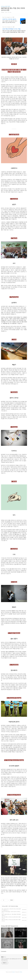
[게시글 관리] (7, 900)
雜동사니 (3, 957)
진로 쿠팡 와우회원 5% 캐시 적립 (11, 29)
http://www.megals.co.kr (7, 17)
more (26, 926)
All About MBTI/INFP (5, 6)
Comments (3, 951)
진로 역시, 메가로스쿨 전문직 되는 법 (9, 19)
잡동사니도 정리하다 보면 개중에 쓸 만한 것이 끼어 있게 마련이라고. (11, 959)
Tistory (21, 971)
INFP (10, 906)
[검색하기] (26, 1)
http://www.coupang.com (7, 26)
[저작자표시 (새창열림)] (14, 900)
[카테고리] (1, 1)
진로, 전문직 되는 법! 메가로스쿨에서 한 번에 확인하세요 (9, 21)
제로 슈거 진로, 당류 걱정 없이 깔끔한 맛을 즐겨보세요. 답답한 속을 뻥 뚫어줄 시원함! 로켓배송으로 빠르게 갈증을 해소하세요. (14, 31)
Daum (14, 971)
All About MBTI (5, 906)
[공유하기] (5, 900)
